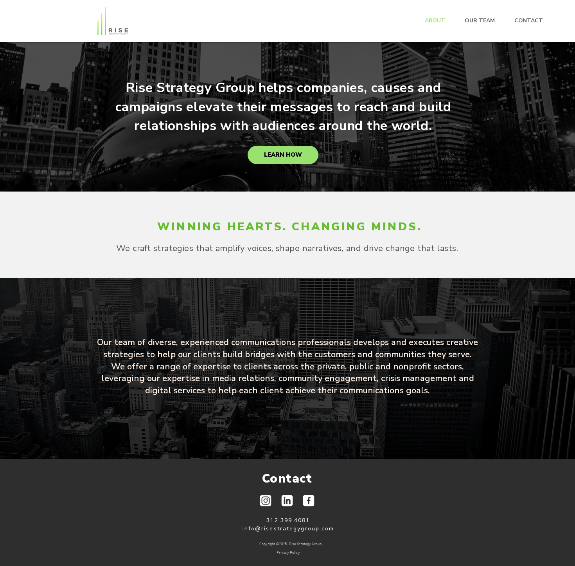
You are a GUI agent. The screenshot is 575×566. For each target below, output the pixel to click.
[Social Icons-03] (287, 500)
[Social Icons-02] (308, 500)
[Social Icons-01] (265, 500)
